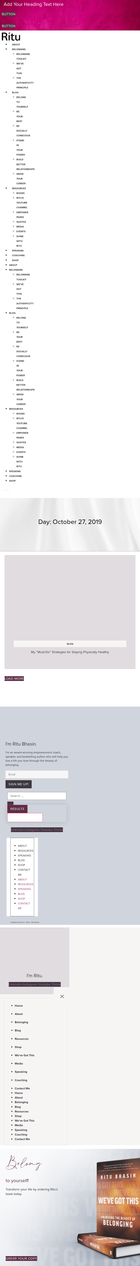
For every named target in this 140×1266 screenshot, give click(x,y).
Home (19, 1006)
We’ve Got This (20, 68)
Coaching (18, 255)
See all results (25, 817)
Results (17, 808)
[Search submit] (10, 803)
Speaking (18, 250)
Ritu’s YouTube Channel (22, 202)
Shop (15, 260)
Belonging (19, 49)
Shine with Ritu (20, 241)
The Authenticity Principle (25, 82)
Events (21, 231)
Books (20, 193)
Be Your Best (19, 116)
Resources (19, 188)
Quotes (21, 222)
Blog (15, 92)
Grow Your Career (21, 178)
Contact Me (24, 872)
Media (20, 226)
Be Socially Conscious (23, 130)
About (16, 44)
